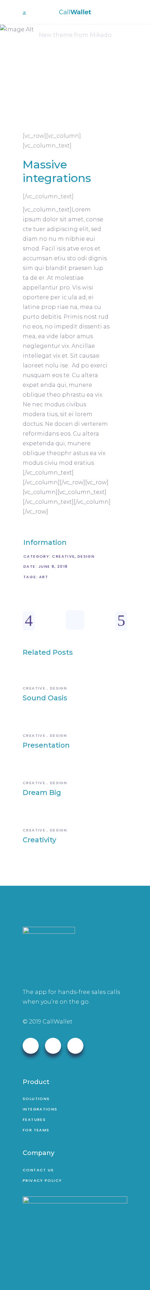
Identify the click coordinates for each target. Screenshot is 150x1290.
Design (86, 556)
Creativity (39, 840)
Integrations (40, 1109)
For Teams (36, 1130)
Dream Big (42, 792)
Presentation (46, 745)
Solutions (36, 1098)
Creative (63, 556)
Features (34, 1119)
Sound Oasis (45, 698)
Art (43, 577)
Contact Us (38, 1170)
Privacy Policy (42, 1180)
